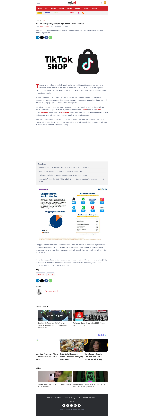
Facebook (44, 112)
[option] (55, 319)
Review (61, 8)
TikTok (84, 110)
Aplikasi (41, 274)
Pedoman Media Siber (87, 398)
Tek (46, 8)
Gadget (53, 8)
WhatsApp (100, 110)
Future (69, 8)
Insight (85, 8)
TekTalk (94, 8)
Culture (77, 8)
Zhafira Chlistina (44, 26)
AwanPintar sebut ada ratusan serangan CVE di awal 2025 (61, 171)
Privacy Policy (70, 398)
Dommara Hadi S (52, 291)
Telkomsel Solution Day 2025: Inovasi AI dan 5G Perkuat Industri (63, 175)
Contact (58, 398)
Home (40, 8)
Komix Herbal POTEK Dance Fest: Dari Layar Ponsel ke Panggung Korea (65, 167)
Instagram (65, 112)
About (49, 398)
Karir (72, 401)
